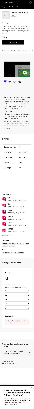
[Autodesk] (10, 2)
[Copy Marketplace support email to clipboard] (15, 363)
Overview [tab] (5, 51)
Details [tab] (13, 51)
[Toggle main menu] (3, 2)
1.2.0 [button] (20, 163)
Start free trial (13, 42)
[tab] (6, 84)
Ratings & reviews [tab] (24, 51)
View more (7, 128)
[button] (17, 352)
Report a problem (8, 364)
